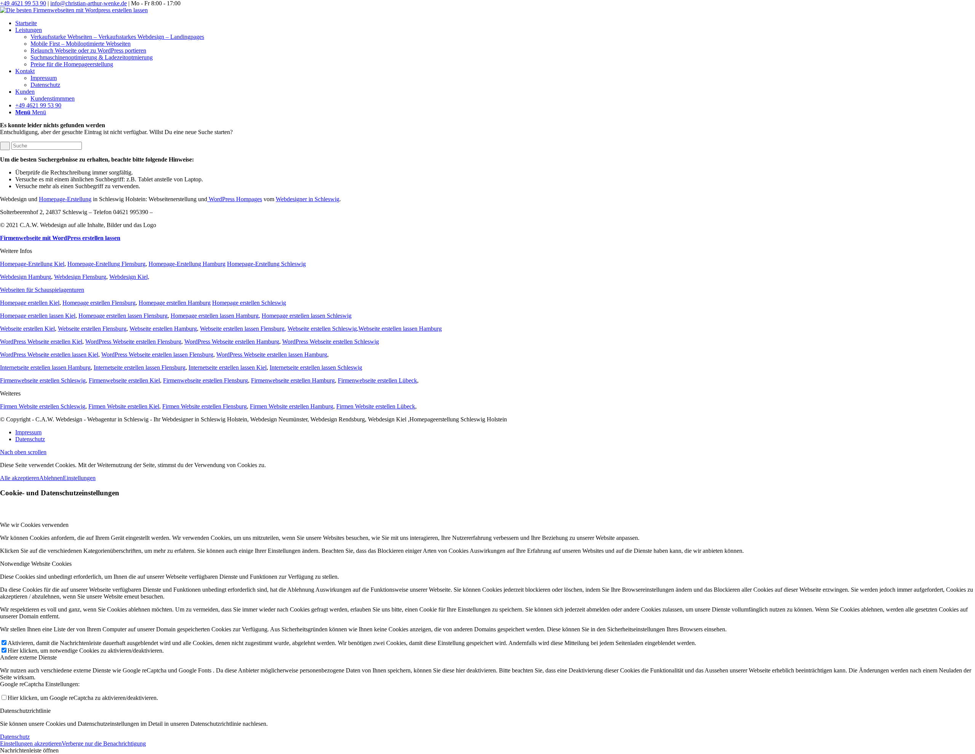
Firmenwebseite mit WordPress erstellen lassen (60, 238)
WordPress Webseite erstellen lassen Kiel (49, 354)
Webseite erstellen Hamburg (163, 328)
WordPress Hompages (234, 199)
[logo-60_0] (74, 10)
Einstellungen (79, 478)
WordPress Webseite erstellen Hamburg (231, 341)
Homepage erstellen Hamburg (175, 302)
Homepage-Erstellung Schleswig (266, 264)
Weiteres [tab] (10, 393)
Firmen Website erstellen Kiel (123, 406)
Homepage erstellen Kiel (29, 302)
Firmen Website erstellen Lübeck (375, 406)
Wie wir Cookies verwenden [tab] (34, 525)
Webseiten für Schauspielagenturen (42, 290)
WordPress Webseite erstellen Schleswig (330, 341)
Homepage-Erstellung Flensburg (106, 264)
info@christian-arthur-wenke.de (88, 3)
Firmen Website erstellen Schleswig (42, 406)
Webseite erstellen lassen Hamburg (400, 328)
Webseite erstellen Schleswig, (323, 328)
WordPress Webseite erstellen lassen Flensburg (157, 354)
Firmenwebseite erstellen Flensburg (205, 380)
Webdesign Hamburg (25, 277)
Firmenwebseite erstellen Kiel (124, 380)
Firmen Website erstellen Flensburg (204, 406)
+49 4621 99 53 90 (23, 3)
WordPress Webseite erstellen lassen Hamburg (271, 354)
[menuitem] (495, 23)
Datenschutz (15, 736)
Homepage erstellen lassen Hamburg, (215, 315)
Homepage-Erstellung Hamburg (187, 264)
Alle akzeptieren (19, 478)
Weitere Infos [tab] (16, 251)
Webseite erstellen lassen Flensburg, (243, 328)
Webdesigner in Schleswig (307, 199)
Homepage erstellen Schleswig (249, 302)
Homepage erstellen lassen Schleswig (307, 315)
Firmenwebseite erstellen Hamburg (293, 380)
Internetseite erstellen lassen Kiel (228, 367)
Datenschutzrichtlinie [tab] (25, 711)
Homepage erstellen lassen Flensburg (123, 315)
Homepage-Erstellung (65, 199)
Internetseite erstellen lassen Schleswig (316, 367)
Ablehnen (51, 478)
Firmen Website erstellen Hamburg (291, 406)
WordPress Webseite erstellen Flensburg (133, 341)
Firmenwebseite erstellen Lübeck (377, 380)
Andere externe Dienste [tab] (28, 657)
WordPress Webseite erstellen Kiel (41, 341)
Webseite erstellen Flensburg (92, 328)
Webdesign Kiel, (129, 277)
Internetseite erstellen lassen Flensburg (139, 367)
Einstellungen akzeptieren (31, 743)
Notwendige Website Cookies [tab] (36, 563)
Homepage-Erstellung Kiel (32, 264)
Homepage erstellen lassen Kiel (37, 315)
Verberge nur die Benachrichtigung (104, 743)
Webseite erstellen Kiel (27, 328)
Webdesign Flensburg (80, 277)
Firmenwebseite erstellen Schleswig (43, 380)
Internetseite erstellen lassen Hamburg (45, 367)
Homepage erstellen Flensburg (99, 302)
